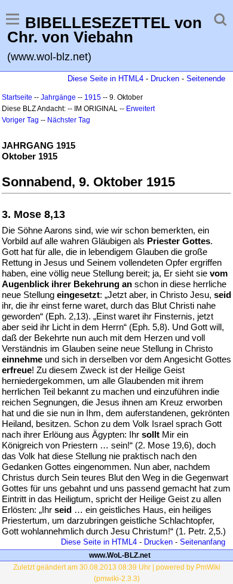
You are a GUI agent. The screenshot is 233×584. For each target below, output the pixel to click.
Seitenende (205, 78)
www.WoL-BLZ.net (120, 555)
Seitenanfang (202, 541)
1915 (92, 97)
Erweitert (140, 108)
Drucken (165, 78)
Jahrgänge (58, 97)
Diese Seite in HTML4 (105, 78)
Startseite (17, 97)
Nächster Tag (68, 120)
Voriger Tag (20, 120)
